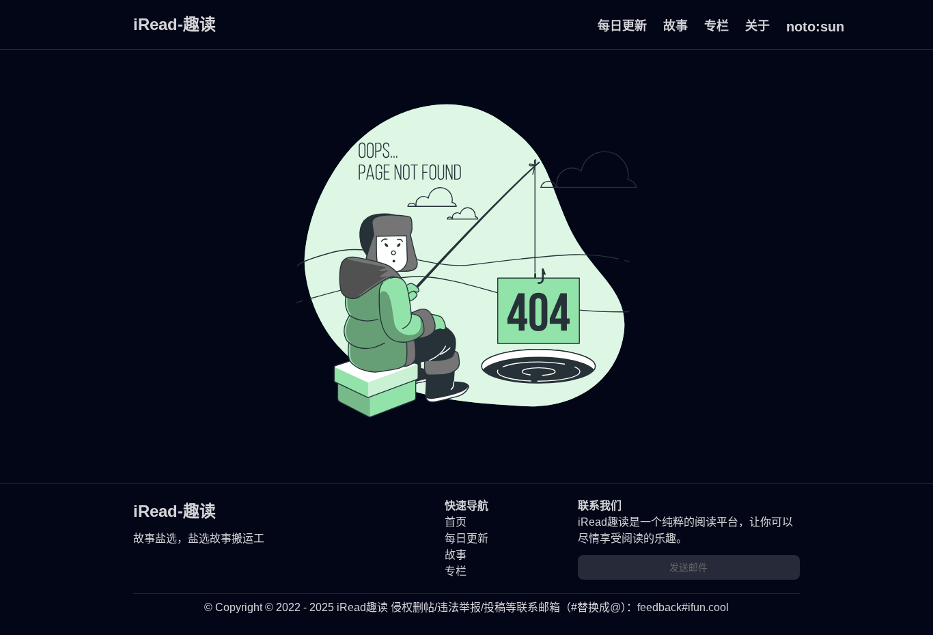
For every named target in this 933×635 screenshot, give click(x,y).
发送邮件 (688, 567)
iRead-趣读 (174, 24)
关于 (757, 26)
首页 (455, 522)
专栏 (716, 26)
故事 (675, 26)
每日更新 (622, 26)
